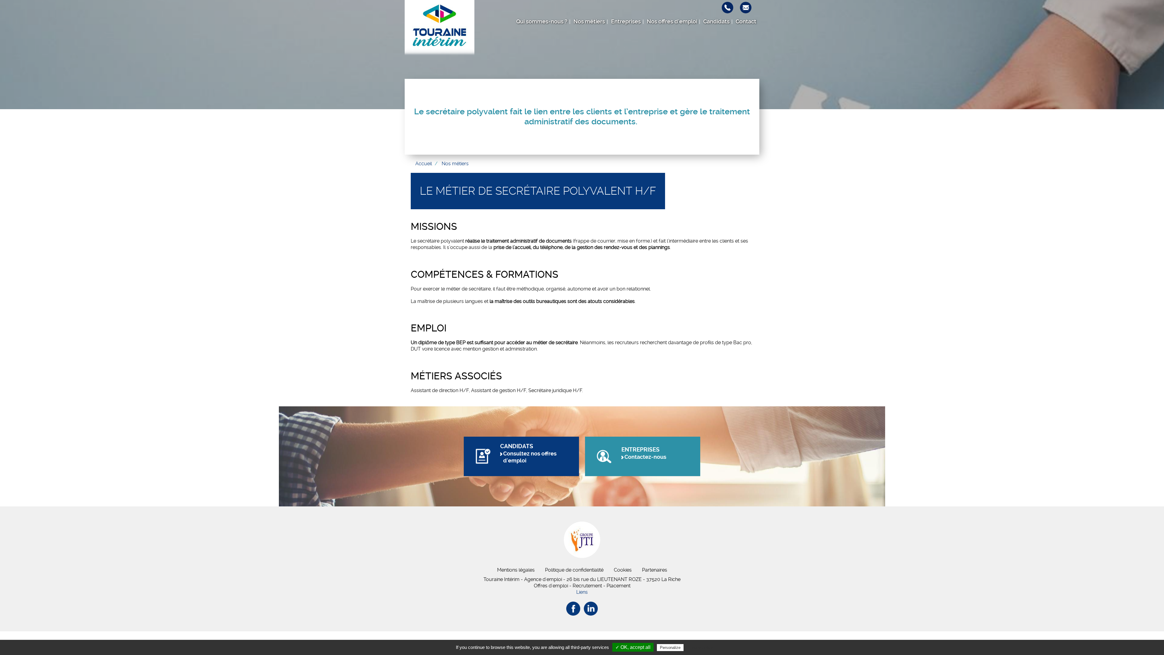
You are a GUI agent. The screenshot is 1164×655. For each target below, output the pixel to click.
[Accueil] (439, 29)
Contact (746, 21)
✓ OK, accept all (633, 647)
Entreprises (626, 21)
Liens (582, 592)
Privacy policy (700, 647)
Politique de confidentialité (574, 570)
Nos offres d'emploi (672, 21)
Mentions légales (516, 570)
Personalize (670, 647)
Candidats (716, 21)
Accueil (423, 163)
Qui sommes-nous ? (541, 21)
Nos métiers (589, 21)
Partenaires (654, 570)
